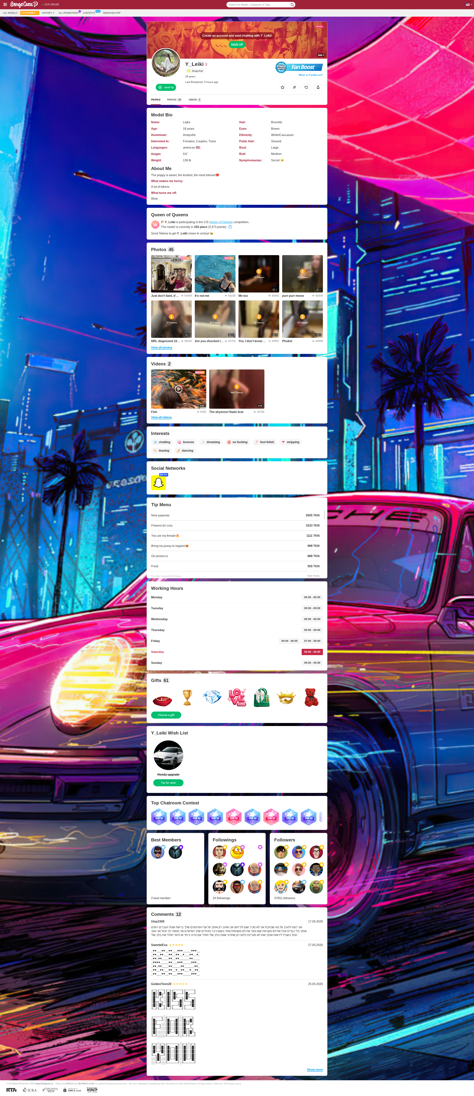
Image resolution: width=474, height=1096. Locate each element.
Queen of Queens (221, 222)
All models (10, 13)
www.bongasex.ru (44, 1083)
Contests (89, 13)
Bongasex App (112, 13)
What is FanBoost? (311, 74)
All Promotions (68, 13)
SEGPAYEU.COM (86, 1083)
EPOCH (70, 1083)
